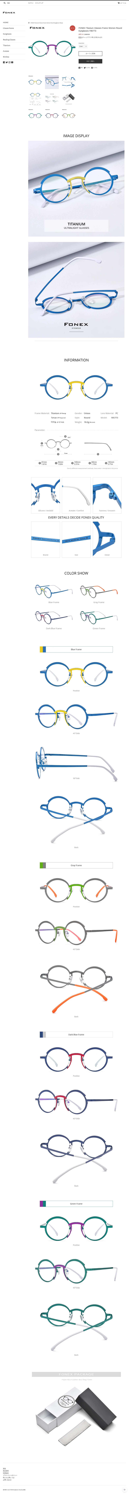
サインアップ (39, 3)
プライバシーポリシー (10, 1475)
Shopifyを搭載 (22, 1489)
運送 (4, 1468)
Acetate (6, 51)
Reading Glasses (9, 40)
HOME (5, 22)
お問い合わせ (7, 1480)
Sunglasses (7, 34)
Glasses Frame (8, 28)
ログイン (30, 3)
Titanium (6, 45)
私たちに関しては (8, 1477)
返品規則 (6, 1471)
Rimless (6, 57)
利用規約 (6, 1473)
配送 (80, 37)
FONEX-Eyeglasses (14, 1489)
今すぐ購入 (90, 61)
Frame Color (81, 43)
